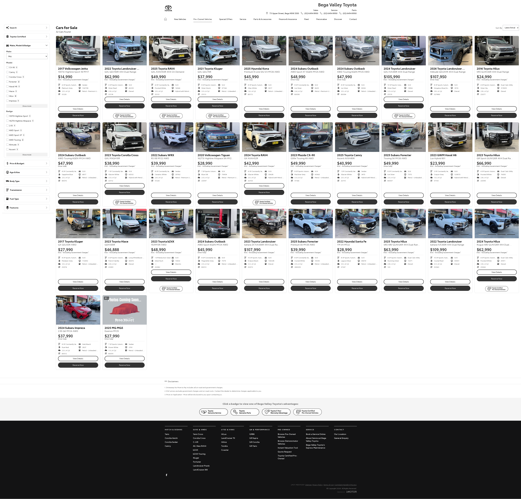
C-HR (195, 442)
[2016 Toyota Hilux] (497, 50)
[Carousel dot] (64, 61)
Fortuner (197, 461)
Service (243, 19)
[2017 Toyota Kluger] (78, 223)
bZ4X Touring (199, 453)
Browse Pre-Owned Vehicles (287, 435)
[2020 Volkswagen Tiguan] (218, 137)
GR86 (252, 434)
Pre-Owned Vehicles (202, 19)
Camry (168, 446)
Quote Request (285, 451)
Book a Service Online (315, 434)
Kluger (196, 457)
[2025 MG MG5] (125, 310)
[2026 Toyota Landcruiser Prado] (450, 50)
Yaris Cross (198, 434)
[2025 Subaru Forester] (404, 137)
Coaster (225, 449)
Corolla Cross (199, 438)
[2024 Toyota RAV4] (264, 137)
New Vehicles (180, 19)
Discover (338, 19)
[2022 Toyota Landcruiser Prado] (125, 50)
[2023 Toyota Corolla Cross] (125, 137)
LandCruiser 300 (200, 469)
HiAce (224, 442)
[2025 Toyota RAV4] (171, 50)
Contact (353, 19)
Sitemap (308, 484)
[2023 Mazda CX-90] (311, 137)
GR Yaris (253, 446)
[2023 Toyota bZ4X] (171, 223)
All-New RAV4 (199, 446)
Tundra (224, 446)
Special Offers (225, 19)
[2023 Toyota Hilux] (497, 137)
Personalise (321, 19)
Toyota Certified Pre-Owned (287, 457)
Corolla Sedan (171, 442)
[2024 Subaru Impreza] (78, 310)
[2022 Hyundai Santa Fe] (357, 223)
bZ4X (195, 449)
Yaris (167, 434)
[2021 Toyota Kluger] (218, 50)
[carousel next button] (97, 50)
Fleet (306, 19)
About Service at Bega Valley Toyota (316, 439)
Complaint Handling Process (345, 484)
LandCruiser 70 (228, 438)
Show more (26, 106)
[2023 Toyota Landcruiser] (264, 223)
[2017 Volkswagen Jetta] (78, 50)
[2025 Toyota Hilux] (404, 223)
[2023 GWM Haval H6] (450, 137)
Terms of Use (328, 484)
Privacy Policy (317, 484)
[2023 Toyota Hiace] (125, 223)
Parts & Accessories (262, 19)
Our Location (340, 434)
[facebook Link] (166, 475)
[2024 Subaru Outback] (311, 50)
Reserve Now (78, 115)
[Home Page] (168, 8)
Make (8, 51)
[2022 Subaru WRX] (171, 137)
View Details (78, 108)
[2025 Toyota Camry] (357, 137)
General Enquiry (341, 438)
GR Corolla (254, 442)
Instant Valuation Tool (288, 447)
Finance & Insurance (288, 19)
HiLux (223, 434)
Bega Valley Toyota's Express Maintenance (315, 446)
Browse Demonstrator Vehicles (288, 442)
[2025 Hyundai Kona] (264, 50)
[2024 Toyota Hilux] (497, 223)
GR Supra (253, 438)
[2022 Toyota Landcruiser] (450, 223)
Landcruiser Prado (201, 465)
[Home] (165, 19)
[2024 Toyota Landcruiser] (404, 50)
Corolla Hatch (171, 438)
